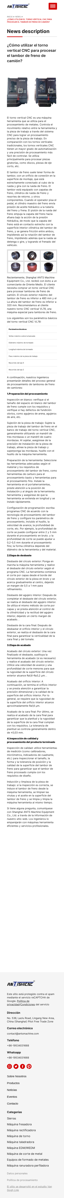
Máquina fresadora (19, 1124)
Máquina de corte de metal (24, 1153)
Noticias (12, 1090)
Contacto (12, 1103)
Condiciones (27, 1004)
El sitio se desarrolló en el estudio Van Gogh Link (29, 1188)
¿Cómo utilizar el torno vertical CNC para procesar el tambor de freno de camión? (29, 20)
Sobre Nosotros (16, 1076)
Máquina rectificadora (21, 1130)
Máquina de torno (18, 1136)
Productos (13, 1083)
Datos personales (17, 1173)
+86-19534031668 (18, 1045)
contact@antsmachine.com (23, 1033)
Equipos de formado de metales (28, 1159)
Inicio (10, 17)
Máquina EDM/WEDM (21, 1148)
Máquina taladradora (20, 1142)
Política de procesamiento (22, 1180)
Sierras (11, 1118)
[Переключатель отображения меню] (53, 6)
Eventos (12, 1096)
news (18, 17)
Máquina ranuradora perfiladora (28, 1165)
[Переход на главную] (19, 6)
